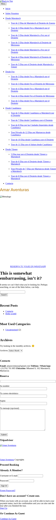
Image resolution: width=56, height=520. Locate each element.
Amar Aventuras (7, 459)
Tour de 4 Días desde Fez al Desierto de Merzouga (32, 96)
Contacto (9, 183)
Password (4, 481)
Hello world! (10, 314)
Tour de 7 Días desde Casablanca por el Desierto (32, 120)
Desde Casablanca (13, 108)
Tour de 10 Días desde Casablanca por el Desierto (32, 140)
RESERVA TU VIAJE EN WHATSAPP (28, 266)
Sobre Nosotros (12, 13)
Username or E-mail (8, 476)
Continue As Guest (8, 519)
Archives (4, 350)
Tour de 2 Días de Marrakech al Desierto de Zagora (33, 23)
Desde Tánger (11, 149)
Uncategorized (11, 330)
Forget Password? (7, 490)
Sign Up (3, 508)
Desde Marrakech (13, 18)
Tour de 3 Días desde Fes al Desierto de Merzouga (32, 84)
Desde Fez (10, 72)
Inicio (7, 8)
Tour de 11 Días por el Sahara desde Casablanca (31, 144)
